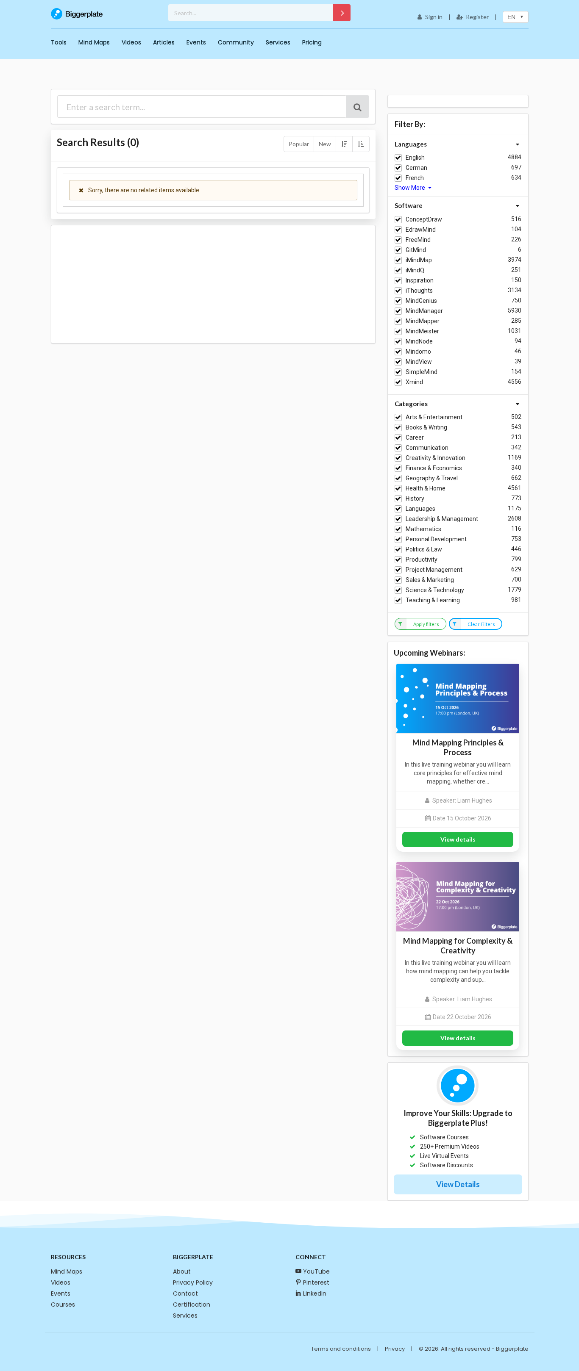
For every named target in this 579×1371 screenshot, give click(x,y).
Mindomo (418, 351)
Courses (63, 1304)
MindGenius (421, 300)
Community (236, 42)
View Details (458, 1184)
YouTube (316, 1271)
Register (477, 16)
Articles (164, 42)
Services (278, 42)
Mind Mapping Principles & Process (458, 747)
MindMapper (423, 321)
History (415, 498)
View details (458, 839)
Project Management (434, 569)
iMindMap (419, 260)
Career (415, 437)
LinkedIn (314, 1293)
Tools (59, 42)
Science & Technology (435, 590)
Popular (299, 143)
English (415, 157)
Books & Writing (426, 427)
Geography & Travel (432, 478)
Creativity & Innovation (435, 457)
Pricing (312, 42)
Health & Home (425, 488)
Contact (185, 1293)
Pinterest (316, 1282)
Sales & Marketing (430, 579)
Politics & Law (424, 549)
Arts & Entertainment (434, 417)
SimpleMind (421, 371)
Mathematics (423, 529)
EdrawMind (421, 229)
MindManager (424, 310)
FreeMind (418, 239)
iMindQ (415, 270)
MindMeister (422, 331)
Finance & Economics (434, 468)
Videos (131, 42)
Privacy (395, 1349)
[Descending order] (344, 144)
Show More (410, 188)
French (415, 177)
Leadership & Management (442, 518)
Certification (191, 1304)
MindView (419, 361)
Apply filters (426, 624)
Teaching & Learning (433, 600)
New (325, 143)
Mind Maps (94, 42)
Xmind (414, 382)
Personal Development (436, 539)
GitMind (416, 250)
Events (196, 42)
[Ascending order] (360, 144)
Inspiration (420, 280)
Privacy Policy (193, 1282)
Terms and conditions (341, 1349)
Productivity (421, 559)
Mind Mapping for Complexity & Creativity (457, 945)
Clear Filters (481, 624)
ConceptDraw (424, 219)
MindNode (419, 341)
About (182, 1271)
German (416, 167)
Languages (420, 508)
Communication (427, 447)
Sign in (434, 16)
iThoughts (419, 290)
